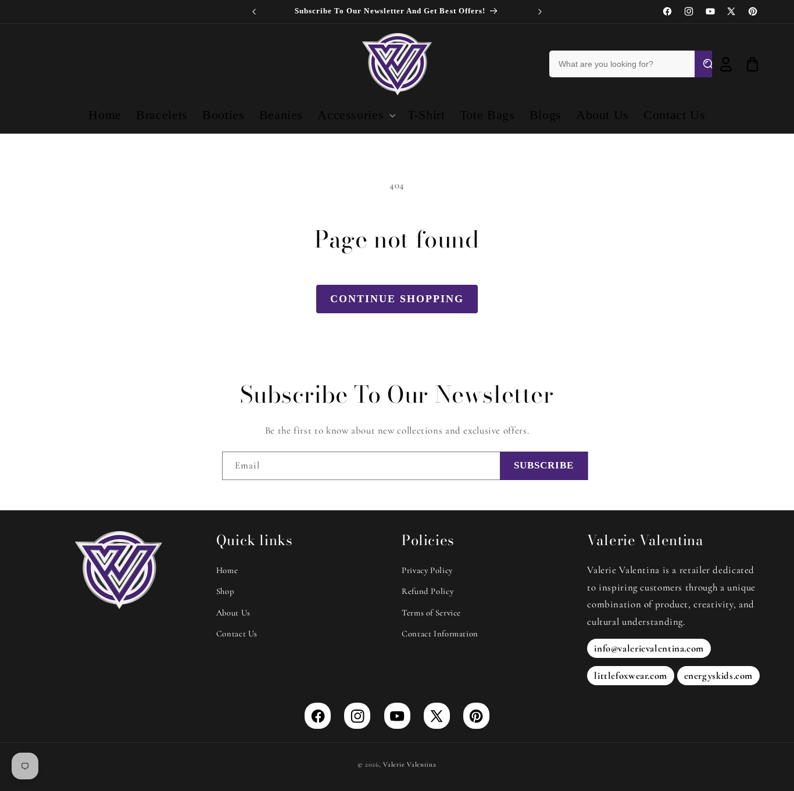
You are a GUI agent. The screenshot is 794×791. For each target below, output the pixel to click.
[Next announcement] (540, 11)
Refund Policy (427, 591)
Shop (225, 591)
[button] (355, 115)
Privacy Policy (427, 570)
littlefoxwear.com (630, 676)
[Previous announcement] (254, 11)
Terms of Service (431, 612)
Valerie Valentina (410, 764)
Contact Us (236, 633)
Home (227, 570)
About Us (233, 612)
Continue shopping (397, 299)
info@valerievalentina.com (649, 648)
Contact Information (440, 633)
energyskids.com (718, 676)
